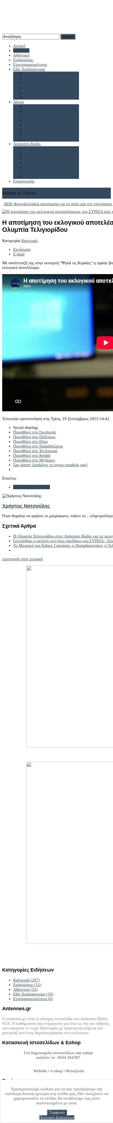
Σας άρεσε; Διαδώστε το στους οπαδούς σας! (50, 465)
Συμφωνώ (57, 1112)
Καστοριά (29, 240)
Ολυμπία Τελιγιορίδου (31, 487)
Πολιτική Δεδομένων (56, 1117)
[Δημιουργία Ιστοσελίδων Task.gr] (58, 1062)
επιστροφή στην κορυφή (22, 559)
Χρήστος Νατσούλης (26, 506)
